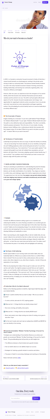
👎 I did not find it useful (21, 368)
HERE (19, 358)
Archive (35, 2)
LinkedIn (37, 411)
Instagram (42, 411)
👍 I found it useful (9, 368)
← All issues (5, 8)
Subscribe (45, 2)
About (39, 2)
